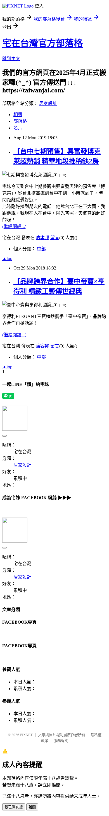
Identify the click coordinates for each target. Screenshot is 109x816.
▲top (7, 258)
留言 (54, 237)
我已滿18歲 (13, 807)
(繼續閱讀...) (14, 226)
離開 (32, 807)
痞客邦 (42, 237)
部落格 (20, 121)
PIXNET (26, 735)
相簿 (17, 114)
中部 (41, 248)
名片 (17, 128)
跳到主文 (11, 58)
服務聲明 (61, 741)
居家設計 (48, 103)
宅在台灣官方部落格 (42, 43)
